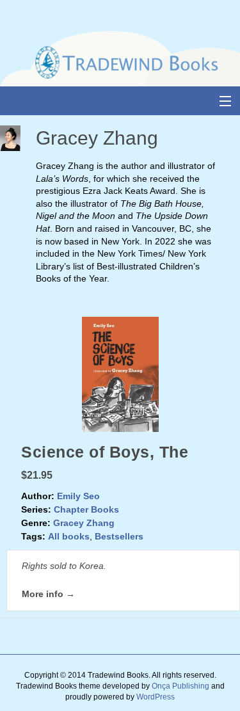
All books (69, 536)
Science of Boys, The (104, 452)
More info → (48, 594)
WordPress (155, 696)
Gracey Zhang (84, 523)
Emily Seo (78, 496)
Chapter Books (86, 509)
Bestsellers (119, 536)
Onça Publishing (180, 686)
